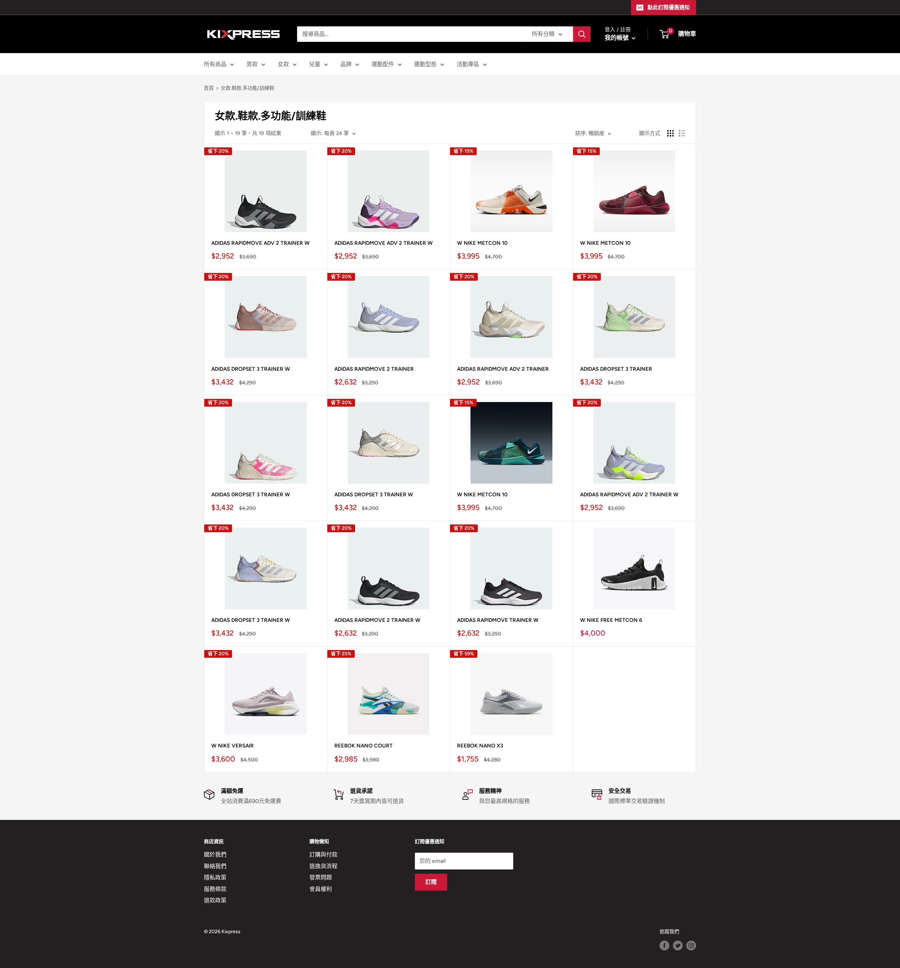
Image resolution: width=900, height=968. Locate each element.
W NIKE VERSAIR (232, 746)
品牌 (346, 64)
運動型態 (425, 64)
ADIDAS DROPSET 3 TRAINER (616, 369)
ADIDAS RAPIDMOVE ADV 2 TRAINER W (260, 243)
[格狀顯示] (670, 133)
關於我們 (215, 854)
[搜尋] (582, 34)
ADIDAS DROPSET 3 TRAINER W (250, 369)
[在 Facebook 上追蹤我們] (664, 945)
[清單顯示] (682, 133)
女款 (283, 64)
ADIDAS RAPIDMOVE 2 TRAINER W (377, 620)
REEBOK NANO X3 (480, 746)
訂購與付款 (323, 854)
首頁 (209, 88)
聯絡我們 (215, 866)
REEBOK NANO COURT (363, 746)
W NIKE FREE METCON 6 (611, 620)
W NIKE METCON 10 (482, 243)
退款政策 (215, 900)
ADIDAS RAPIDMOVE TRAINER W (498, 620)
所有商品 (215, 64)
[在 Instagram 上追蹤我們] (691, 945)
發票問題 (320, 877)
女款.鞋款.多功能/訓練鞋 (247, 88)
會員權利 (320, 889)
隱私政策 (215, 877)
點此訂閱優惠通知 (669, 7)
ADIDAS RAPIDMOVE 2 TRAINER (374, 369)
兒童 (314, 64)
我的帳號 (617, 37)
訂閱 (431, 882)
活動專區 (468, 64)
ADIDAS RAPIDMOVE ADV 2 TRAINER (503, 369)
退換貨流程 (323, 866)
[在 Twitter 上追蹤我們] (678, 945)
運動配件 (383, 64)
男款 (252, 64)
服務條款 (215, 889)
